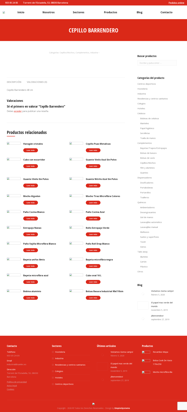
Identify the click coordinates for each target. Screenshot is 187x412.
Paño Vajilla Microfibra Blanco (39, 243)
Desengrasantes (148, 212)
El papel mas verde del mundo (162, 304)
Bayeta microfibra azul (35, 275)
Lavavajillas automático (151, 222)
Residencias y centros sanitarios (152, 98)
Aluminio (144, 256)
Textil (143, 241)
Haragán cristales (33, 143)
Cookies (10, 389)
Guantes (144, 172)
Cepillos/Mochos (67, 52)
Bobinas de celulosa (149, 118)
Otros (140, 271)
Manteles (144, 123)
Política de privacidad (17, 381)
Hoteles (141, 108)
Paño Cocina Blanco (33, 212)
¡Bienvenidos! (157, 315)
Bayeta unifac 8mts (34, 259)
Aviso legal (12, 385)
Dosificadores (146, 182)
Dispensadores (144, 177)
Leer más (31, 150)
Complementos (82, 52)
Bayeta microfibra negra (99, 259)
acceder (18, 111)
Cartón (143, 261)
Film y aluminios (147, 167)
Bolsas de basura (148, 153)
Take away (142, 251)
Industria (94, 52)
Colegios (141, 103)
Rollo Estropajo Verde (97, 227)
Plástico (144, 266)
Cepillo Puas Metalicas (98, 143)
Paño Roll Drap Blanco (98, 243)
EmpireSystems (122, 408)
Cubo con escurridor (34, 159)
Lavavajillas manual (149, 227)
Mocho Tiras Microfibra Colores (103, 196)
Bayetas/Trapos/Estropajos (153, 148)
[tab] (14, 80)
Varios (143, 246)
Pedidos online (176, 2)
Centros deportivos (146, 83)
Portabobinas (146, 187)
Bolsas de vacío (147, 158)
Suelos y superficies (149, 237)
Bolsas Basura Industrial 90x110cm (104, 291)
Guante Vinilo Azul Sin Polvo (101, 159)
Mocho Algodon (31, 196)
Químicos (141, 202)
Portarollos (145, 192)
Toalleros (144, 197)
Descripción (14, 82)
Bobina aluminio (32, 291)
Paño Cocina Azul (95, 212)
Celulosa (141, 113)
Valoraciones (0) (37, 82)
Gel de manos (146, 217)
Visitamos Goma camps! (162, 291)
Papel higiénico (147, 128)
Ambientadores (147, 207)
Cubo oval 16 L (93, 275)
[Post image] (142, 294)
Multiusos (144, 232)
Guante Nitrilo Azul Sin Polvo (102, 179)
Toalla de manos (148, 138)
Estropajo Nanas (32, 227)
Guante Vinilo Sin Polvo (36, 179)
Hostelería (142, 88)
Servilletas (145, 133)
